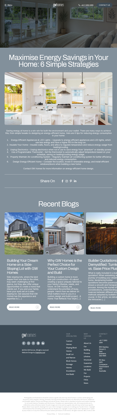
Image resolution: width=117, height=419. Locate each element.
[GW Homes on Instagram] (66, 181)
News (86, 383)
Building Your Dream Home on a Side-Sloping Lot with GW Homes (22, 267)
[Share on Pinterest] (71, 181)
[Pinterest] (33, 343)
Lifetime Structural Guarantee (88, 359)
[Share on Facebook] (62, 181)
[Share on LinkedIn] (75, 181)
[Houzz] (43, 343)
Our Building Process (87, 349)
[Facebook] (24, 343)
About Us (87, 343)
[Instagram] (28, 343)
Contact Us (104, 5)
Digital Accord (40, 352)
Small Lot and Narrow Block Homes (71, 357)
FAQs (86, 380)
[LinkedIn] (38, 343)
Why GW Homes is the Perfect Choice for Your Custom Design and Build (65, 267)
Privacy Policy (51, 414)
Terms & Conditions (64, 414)
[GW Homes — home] (58, 5)
